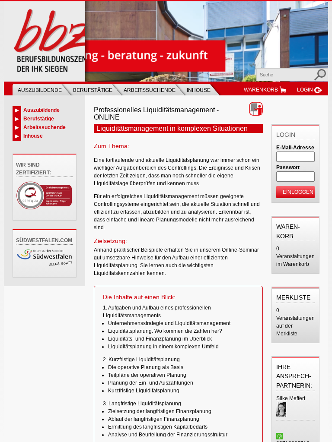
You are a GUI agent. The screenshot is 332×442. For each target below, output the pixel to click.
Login (305, 90)
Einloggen (298, 192)
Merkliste (293, 297)
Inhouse (199, 90)
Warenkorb (261, 90)
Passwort (288, 167)
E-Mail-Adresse (295, 148)
